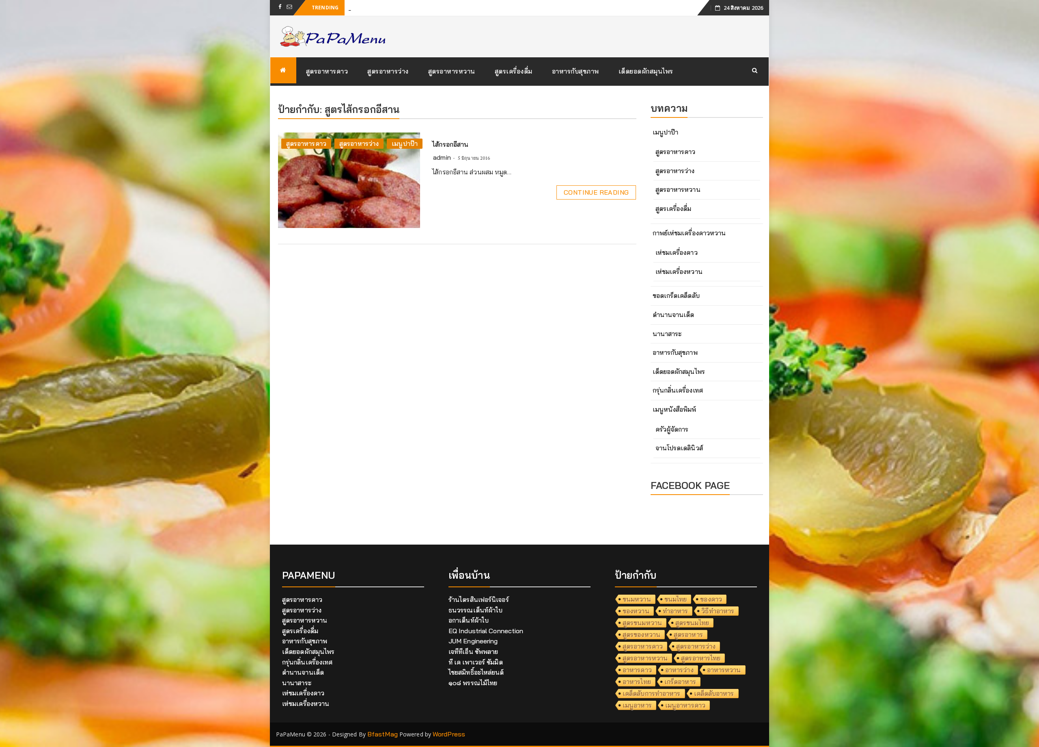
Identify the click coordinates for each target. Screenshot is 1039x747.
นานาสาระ (667, 334)
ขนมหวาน (637, 599)
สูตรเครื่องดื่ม (513, 71)
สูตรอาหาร (688, 634)
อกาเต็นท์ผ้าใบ (468, 620)
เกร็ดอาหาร (680, 682)
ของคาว (711, 599)
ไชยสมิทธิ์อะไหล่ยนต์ (476, 672)
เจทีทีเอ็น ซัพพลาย (473, 651)
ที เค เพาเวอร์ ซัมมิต (475, 662)
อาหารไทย (637, 682)
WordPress (449, 734)
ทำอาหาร (675, 611)
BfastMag (382, 734)
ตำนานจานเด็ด (673, 315)
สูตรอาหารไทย (700, 658)
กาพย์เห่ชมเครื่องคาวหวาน (689, 233)
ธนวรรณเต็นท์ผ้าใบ (475, 610)
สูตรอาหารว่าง (388, 71)
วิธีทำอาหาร (717, 611)
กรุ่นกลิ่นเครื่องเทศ (678, 390)
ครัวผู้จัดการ (672, 429)
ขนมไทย (675, 599)
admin (442, 157)
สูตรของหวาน (641, 634)
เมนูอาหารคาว (685, 705)
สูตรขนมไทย (692, 623)
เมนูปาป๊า (405, 143)
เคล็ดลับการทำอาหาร (652, 693)
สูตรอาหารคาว (327, 71)
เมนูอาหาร (637, 705)
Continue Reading (596, 192)
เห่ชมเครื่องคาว (676, 252)
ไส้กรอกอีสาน (450, 144)
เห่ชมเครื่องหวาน (679, 271)
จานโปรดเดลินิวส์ (679, 448)
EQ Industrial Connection (485, 631)
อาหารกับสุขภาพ (575, 71)
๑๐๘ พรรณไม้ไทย (472, 683)
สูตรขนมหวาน (642, 623)
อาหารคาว (637, 670)
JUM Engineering (473, 641)
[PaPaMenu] (283, 70)
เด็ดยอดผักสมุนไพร (646, 71)
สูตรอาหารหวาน (451, 71)
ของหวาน (636, 611)
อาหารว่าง (679, 670)
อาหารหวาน (724, 670)
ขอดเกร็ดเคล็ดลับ (676, 295)
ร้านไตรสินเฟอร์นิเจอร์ (478, 599)
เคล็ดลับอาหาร (714, 693)
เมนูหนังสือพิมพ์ (674, 409)
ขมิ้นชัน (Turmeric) (375, 7)
